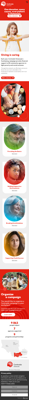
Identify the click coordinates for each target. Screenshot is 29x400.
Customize (14, 391)
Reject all (14, 387)
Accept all (14, 394)
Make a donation (13, 16)
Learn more (8, 314)
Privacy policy (10, 383)
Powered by (20, 398)
